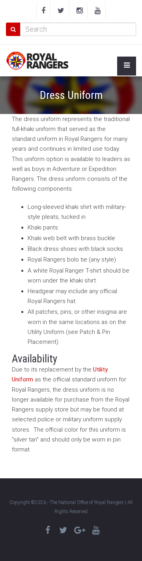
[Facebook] (43, 10)
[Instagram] (79, 10)
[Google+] (79, 530)
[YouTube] (97, 10)
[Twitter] (61, 10)
